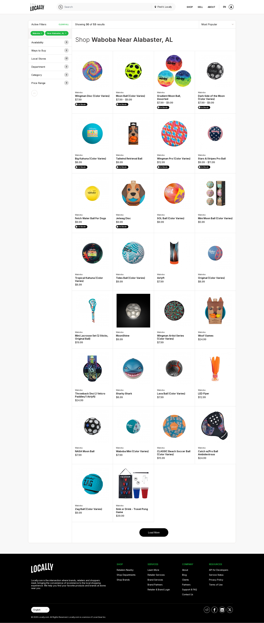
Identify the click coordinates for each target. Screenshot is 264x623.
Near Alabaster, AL (56, 33)
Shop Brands (123, 579)
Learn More (153, 570)
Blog (184, 575)
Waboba (36, 33)
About (211, 7)
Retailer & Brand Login (159, 589)
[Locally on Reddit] (207, 610)
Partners (186, 584)
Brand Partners (155, 584)
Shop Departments (126, 575)
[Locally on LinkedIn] (222, 610)
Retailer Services (156, 575)
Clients (185, 579)
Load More (154, 532)
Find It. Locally (164, 7)
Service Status (216, 575)
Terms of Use (216, 584)
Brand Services (155, 579)
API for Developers (218, 570)
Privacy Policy (216, 579)
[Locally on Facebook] (214, 610)
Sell (200, 7)
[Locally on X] (230, 610)
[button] (50, 42)
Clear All (64, 24)
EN (224, 7)
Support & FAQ (189, 589)
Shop (190, 7)
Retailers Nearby (125, 570)
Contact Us (187, 594)
